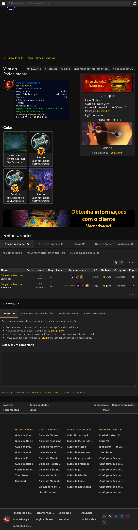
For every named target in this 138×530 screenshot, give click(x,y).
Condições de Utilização (23, 525)
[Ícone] (9, 85)
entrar (34, 392)
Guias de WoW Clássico (81, 429)
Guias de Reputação (51, 463)
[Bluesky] (116, 516)
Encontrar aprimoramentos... (92, 68)
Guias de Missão (48, 458)
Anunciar (86, 512)
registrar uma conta (49, 392)
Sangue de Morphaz (12, 275)
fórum (44, 337)
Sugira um (116, 152)
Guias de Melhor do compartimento (81, 441)
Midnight (20, 481)
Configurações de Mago (111, 486)
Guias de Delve (24, 441)
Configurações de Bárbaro (111, 458)
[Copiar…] (115, 262)
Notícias (8, 405)
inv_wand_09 (103, 111)
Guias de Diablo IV (110, 429)
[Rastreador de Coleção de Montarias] (69, 218)
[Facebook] (122, 516)
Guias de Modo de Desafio (51, 481)
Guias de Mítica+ (24, 452)
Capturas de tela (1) (107, 120)
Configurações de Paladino (111, 475)
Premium (64, 519)
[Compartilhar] (134, 3)
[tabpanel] (69, 278)
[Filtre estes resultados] (121, 262)
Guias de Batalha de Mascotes (51, 469)
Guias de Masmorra (50, 446)
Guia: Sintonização (78, 435)
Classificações (47, 492)
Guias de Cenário (49, 475)
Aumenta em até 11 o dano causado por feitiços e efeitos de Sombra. (39, 110)
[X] (110, 516)
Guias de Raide (24, 463)
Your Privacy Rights (23, 519)
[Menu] (3, 3)
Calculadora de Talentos (24, 469)
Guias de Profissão (24, 458)
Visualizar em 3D (123, 68)
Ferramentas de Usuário (46, 512)
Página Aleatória (46, 519)
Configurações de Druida (111, 463)
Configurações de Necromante (111, 469)
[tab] (17, 244)
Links (67, 68)
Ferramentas (11, 409)
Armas (39, 58)
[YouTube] (127, 516)
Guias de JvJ (74, 469)
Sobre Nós (65, 512)
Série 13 (104, 441)
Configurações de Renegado (111, 481)
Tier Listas (21, 475)
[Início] (6, 521)
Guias (32, 409)
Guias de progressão (24, 446)
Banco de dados (16, 58)
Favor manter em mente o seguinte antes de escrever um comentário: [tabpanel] (49, 357)
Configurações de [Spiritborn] (111, 492)
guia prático (57, 330)
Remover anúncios (123, 405)
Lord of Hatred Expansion (111, 435)
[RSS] (104, 522)
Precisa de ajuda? (23, 512)
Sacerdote (6, 278)
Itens (30, 58)
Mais (106, 409)
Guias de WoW (24, 429)
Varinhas (50, 58)
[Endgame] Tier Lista (111, 446)
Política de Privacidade (91, 519)
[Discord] (104, 516)
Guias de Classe (24, 435)
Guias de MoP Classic (51, 429)
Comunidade (101, 405)
